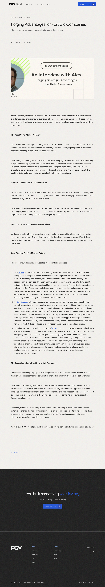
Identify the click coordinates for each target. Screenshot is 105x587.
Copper (21, 272)
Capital (56, 547)
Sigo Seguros (22, 302)
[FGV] (20, 548)
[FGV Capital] (15, 4)
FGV (33, 547)
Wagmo (54, 328)
